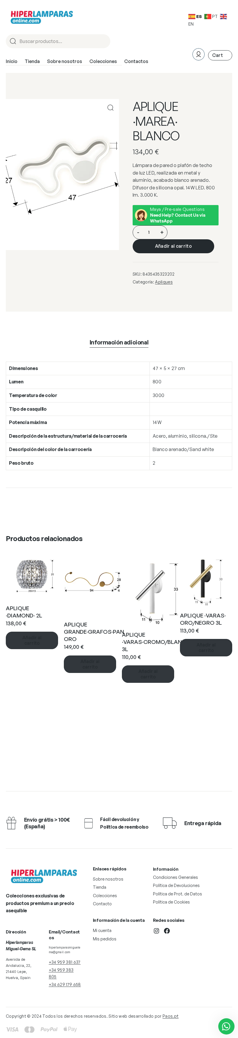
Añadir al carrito (173, 246)
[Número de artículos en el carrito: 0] (220, 55)
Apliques (164, 281)
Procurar (103, 41)
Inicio (11, 61)
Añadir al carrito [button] (32, 640)
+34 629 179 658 (65, 984)
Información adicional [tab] (119, 342)
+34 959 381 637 (65, 962)
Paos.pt (170, 1016)
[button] (110, 107)
